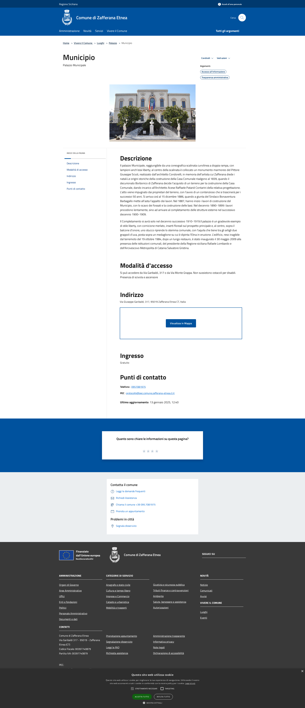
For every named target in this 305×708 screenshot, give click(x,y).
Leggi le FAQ (112, 647)
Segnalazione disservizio (119, 642)
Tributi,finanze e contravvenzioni (171, 590)
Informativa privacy (163, 642)
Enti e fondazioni (68, 602)
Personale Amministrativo (73, 613)
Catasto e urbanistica (117, 602)
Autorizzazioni (161, 607)
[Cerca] (242, 17)
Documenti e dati (68, 619)
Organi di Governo (69, 585)
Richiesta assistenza (117, 653)
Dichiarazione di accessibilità (168, 653)
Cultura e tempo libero (118, 590)
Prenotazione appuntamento (121, 636)
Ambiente (158, 596)
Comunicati (206, 590)
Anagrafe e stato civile (118, 585)
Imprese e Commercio (117, 596)
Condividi (205, 58)
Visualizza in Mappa (181, 323)
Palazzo (113, 43)
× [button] (302, 671)
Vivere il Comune (83, 43)
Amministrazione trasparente (169, 636)
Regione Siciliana (68, 4)
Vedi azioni (222, 58)
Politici (62, 608)
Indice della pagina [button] (76, 153)
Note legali (159, 647)
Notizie (204, 585)
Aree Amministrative (70, 590)
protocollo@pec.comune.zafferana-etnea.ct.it (150, 393)
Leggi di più (190, 683)
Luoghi (100, 43)
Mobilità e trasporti (116, 608)
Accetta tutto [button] (142, 696)
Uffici (62, 596)
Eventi (203, 618)
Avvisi (203, 596)
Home (66, 43)
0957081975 (138, 387)
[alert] (152, 688)
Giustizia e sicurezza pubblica (169, 585)
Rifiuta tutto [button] (163, 696)
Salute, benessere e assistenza (169, 602)
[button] (152, 702)
